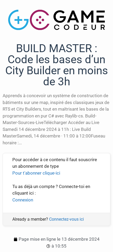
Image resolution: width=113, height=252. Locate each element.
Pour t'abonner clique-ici (36, 173)
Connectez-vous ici (66, 219)
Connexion (22, 199)
